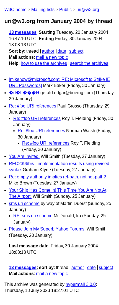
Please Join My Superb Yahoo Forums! (47, 229)
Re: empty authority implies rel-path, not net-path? (57, 177)
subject (76, 51)
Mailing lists (43, 9)
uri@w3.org (87, 9)
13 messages (23, 32)
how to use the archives (44, 63)
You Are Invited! (24, 156)
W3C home (15, 9)
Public (65, 9)
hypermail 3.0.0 (81, 284)
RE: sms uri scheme (33, 215)
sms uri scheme (24, 203)
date (62, 51)
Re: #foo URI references (32, 106)
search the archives (89, 63)
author (48, 51)
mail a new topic (52, 57)
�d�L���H (24, 92)
